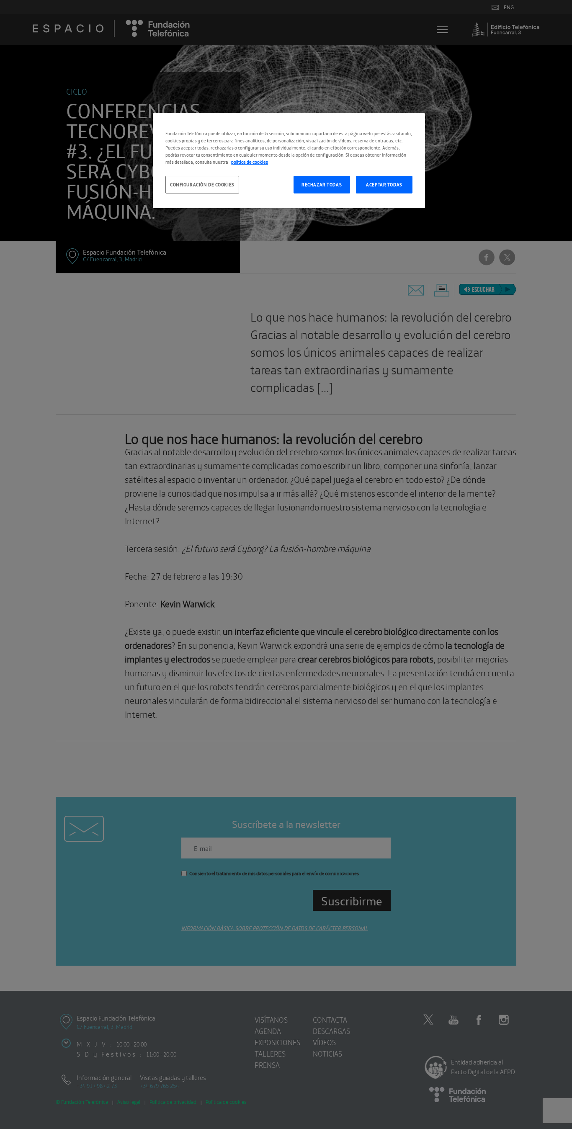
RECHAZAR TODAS (321, 184)
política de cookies (249, 161)
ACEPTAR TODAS (384, 184)
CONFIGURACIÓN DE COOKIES (202, 184)
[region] (289, 160)
